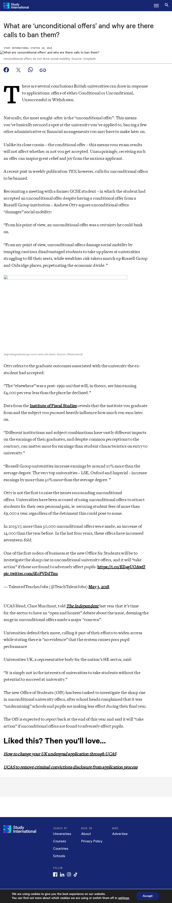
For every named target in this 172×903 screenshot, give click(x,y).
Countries (60, 849)
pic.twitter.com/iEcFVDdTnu (31, 573)
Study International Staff (20, 48)
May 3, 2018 (98, 586)
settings (123, 898)
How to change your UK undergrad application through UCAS (60, 754)
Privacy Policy (91, 841)
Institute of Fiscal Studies (53, 405)
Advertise (120, 834)
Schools (59, 856)
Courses (59, 841)
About (86, 834)
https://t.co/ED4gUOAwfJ (121, 567)
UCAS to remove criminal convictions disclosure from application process (71, 767)
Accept (148, 896)
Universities (62, 834)
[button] (156, 5)
